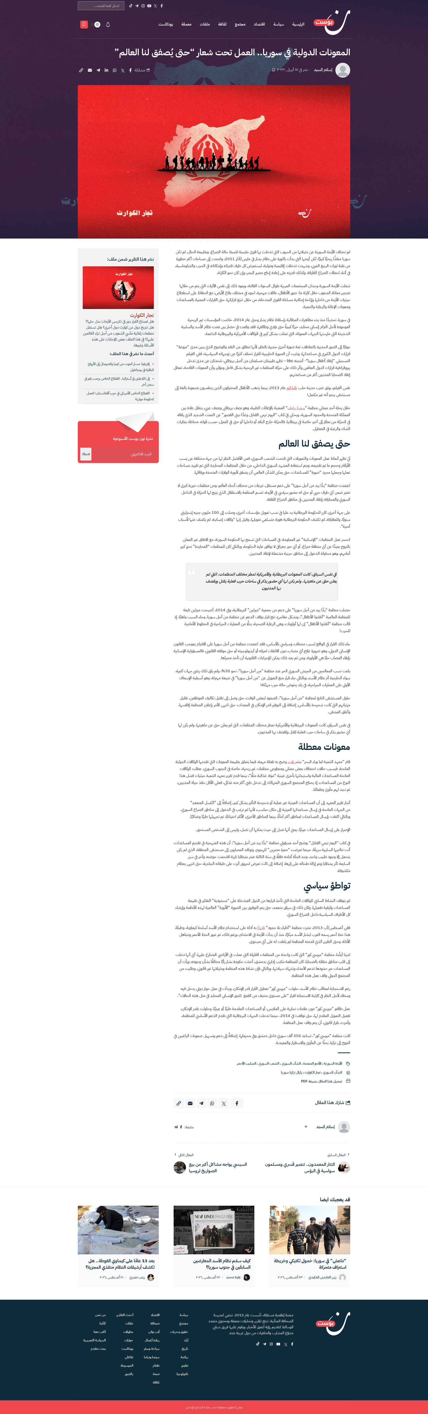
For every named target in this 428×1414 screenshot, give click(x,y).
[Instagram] (143, 6)
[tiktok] (257, 1344)
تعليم (185, 1365)
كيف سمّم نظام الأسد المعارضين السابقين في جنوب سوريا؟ (221, 1263)
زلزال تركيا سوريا (291, 1072)
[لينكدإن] (176, 1127)
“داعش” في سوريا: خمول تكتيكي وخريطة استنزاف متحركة (310, 1263)
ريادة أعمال (152, 1340)
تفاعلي (129, 1357)
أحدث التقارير (124, 1315)
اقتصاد (259, 24)
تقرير (291, 762)
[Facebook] (162, 6)
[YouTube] (149, 6)
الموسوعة (127, 1365)
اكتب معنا (100, 1331)
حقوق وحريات (179, 1331)
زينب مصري (137, 1277)
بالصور (129, 1374)
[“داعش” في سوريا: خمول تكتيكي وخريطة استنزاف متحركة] (309, 1230)
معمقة (186, 24)
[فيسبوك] (181, 1127)
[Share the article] (130, 70)
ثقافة (222, 24)
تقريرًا (261, 928)
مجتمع (240, 24)
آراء (186, 1340)
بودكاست (166, 24)
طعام (156, 1365)
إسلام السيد (323, 69)
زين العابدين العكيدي (322, 1277)
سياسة (278, 24)
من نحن (100, 1315)
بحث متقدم (98, 1348)
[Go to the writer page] (344, 1127)
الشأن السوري (291, 1063)
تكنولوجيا (182, 1374)
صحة (156, 1374)
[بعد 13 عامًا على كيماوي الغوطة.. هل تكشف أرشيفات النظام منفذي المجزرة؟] (118, 1230)
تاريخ (185, 1348)
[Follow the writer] (306, 1126)
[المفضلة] (84, 25)
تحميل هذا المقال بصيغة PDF (321, 1081)
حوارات (128, 1340)
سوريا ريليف (296, 408)
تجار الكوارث (313, 1072)
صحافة (155, 1323)
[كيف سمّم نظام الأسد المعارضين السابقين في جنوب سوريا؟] (214, 1230)
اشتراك (86, 454)
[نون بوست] (332, 24)
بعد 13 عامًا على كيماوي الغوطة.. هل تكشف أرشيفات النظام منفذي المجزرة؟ (120, 1263)
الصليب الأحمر (246, 1063)
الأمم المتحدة (312, 1063)
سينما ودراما (152, 1357)
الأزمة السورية (333, 1063)
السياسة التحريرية (94, 1340)
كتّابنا (103, 1323)
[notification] (108, 25)
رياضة (184, 1357)
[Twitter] (155, 6)
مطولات (128, 1331)
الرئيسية (298, 24)
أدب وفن (154, 1331)
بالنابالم (292, 388)
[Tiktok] (131, 6)
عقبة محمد (233, 1277)
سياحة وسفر (152, 1348)
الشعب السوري (269, 1063)
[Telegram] (137, 6)
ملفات (205, 24)
